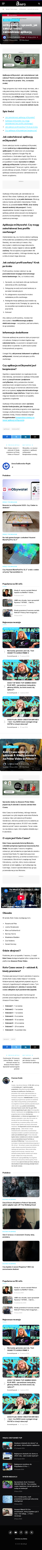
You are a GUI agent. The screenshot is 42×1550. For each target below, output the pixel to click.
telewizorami (28, 1097)
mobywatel (15, 429)
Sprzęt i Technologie (11, 9)
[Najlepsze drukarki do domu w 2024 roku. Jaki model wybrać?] (7, 1456)
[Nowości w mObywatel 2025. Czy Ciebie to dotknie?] (21, 489)
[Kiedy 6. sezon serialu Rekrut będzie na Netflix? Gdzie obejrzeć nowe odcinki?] (7, 593)
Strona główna (21, 1539)
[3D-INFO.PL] (21, 3)
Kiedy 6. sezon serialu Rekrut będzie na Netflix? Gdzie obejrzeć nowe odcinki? (25, 592)
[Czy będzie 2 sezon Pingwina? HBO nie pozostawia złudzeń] (21, 1251)
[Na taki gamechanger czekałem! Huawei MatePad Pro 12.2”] (21, 521)
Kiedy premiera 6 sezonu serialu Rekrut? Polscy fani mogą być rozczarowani (26, 612)
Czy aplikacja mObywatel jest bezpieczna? (21, 130)
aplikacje (6, 429)
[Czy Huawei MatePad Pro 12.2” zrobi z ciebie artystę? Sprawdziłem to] (21, 554)
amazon (6, 1039)
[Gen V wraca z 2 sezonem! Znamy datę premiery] (21, 1219)
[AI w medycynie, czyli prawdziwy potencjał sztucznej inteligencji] (7, 1499)
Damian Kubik (13, 764)
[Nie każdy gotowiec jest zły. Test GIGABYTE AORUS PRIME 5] (21, 637)
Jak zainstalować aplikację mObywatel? (20, 117)
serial (13, 1039)
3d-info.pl (24, 1544)
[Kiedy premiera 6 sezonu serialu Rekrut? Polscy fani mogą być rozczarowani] (7, 613)
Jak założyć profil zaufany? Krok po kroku (21, 127)
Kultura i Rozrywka (10, 747)
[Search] (39, 3)
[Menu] (3, 3)
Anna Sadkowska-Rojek (17, 37)
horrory (30, 1112)
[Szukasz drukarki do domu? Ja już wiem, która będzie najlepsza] (7, 1445)
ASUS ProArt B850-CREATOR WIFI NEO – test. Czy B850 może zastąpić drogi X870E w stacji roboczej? (23, 722)
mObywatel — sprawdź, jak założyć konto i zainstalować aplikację (31, 1060)
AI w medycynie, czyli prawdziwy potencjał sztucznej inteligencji (26, 1499)
